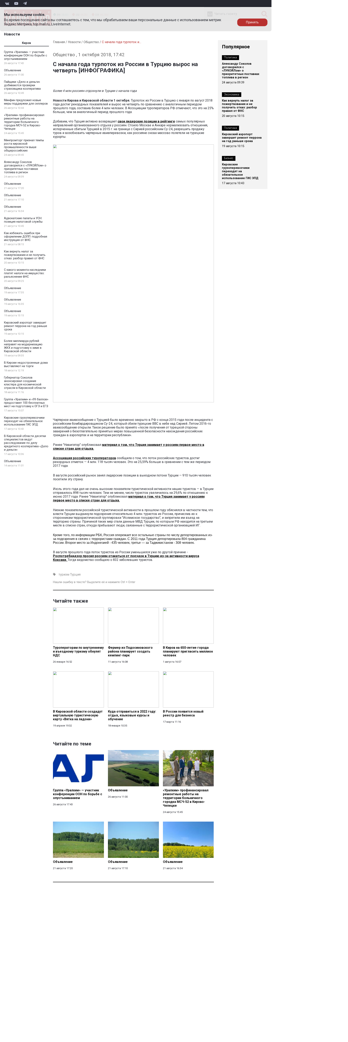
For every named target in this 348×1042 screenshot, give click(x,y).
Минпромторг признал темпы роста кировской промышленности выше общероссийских (24, 145)
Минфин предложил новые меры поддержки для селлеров (26, 102)
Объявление (12, 70)
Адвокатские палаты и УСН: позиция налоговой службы (23, 220)
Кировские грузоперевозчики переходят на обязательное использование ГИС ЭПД (24, 421)
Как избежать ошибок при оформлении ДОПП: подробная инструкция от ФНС (25, 236)
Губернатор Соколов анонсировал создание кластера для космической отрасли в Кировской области (25, 383)
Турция (75, 574)
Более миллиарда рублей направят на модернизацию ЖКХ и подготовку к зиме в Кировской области (23, 346)
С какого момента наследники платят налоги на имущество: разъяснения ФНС (25, 273)
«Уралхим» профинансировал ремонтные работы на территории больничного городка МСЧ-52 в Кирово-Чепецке (24, 122)
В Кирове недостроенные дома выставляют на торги (26, 364)
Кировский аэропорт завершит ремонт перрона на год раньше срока (25, 326)
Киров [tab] (26, 43)
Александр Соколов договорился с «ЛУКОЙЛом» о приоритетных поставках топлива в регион (25, 167)
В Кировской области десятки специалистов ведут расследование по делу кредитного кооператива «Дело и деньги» (26, 442)
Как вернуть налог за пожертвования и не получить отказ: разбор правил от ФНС (25, 255)
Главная (59, 42)
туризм (64, 574)
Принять (252, 22)
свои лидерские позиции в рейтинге (146, 121)
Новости (12, 34)
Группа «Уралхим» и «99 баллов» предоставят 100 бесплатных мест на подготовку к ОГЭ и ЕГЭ (26, 403)
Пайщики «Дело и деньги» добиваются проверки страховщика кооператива (22, 85)
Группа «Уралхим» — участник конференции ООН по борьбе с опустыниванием (25, 55)
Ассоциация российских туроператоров (84, 458)
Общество (91, 42)
